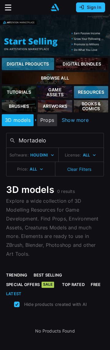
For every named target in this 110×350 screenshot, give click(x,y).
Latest (13, 293)
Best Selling (48, 275)
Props (47, 120)
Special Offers (29, 284)
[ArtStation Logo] (55, 7)
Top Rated (73, 284)
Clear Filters (79, 169)
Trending (17, 275)
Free (96, 284)
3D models (18, 120)
